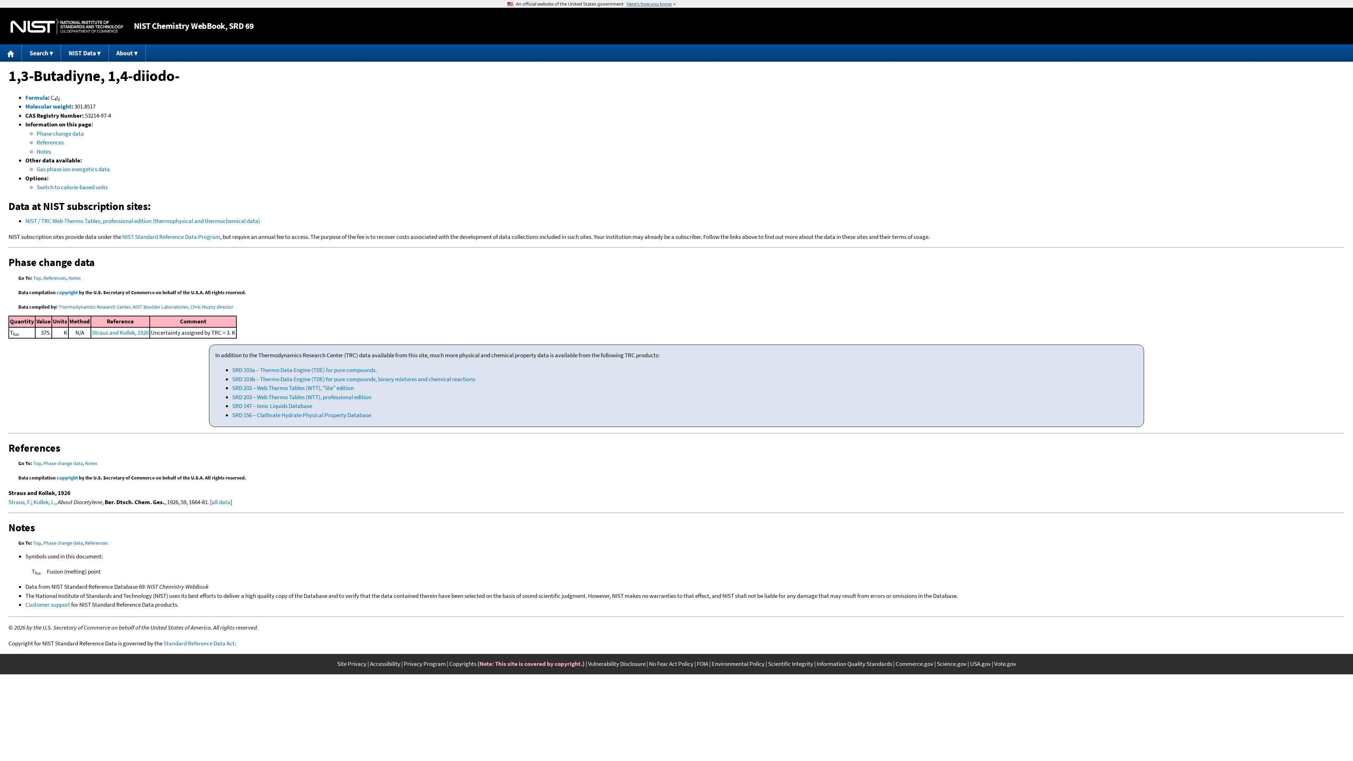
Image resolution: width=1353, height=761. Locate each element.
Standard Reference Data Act (199, 643)
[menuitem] (11, 53)
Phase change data (60, 133)
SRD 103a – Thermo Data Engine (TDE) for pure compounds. (304, 370)
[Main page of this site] (11, 53)
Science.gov (951, 664)
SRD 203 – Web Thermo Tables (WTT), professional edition (301, 397)
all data (221, 502)
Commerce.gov (914, 664)
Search (39, 53)
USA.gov (980, 664)
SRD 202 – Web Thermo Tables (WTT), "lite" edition (293, 388)
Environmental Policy (738, 664)
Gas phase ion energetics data (73, 169)
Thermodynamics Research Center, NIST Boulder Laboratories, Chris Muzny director (145, 307)
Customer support (47, 604)
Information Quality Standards (854, 664)
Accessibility (385, 664)
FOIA (702, 664)
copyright (67, 292)
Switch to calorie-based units (72, 187)
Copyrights (462, 664)
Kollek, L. (44, 502)
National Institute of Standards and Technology (67, 26)
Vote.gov (1005, 664)
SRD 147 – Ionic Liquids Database (272, 406)
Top (37, 278)
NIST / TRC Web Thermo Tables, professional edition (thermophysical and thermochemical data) (142, 221)
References (50, 142)
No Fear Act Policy (671, 664)
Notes (44, 151)
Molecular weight (48, 106)
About (124, 53)
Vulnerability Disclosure (616, 664)
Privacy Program (425, 664)
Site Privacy (351, 664)
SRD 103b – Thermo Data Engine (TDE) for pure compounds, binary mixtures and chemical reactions (353, 379)
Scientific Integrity (790, 664)
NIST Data (82, 53)
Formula (36, 97)
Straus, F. (19, 502)
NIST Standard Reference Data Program (171, 237)
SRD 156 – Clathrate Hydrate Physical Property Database (301, 415)
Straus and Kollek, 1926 (120, 332)
